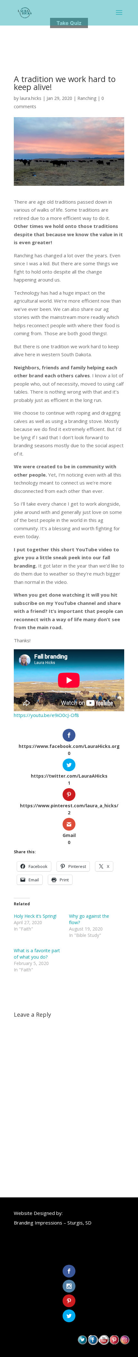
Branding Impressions (38, 1222)
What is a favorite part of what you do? (37, 953)
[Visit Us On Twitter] (82, 1343)
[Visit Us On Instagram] (124, 1343)
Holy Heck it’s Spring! (35, 916)
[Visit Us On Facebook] (93, 1343)
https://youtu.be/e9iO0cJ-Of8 (46, 715)
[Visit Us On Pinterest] (114, 1343)
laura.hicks (30, 98)
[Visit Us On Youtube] (103, 1343)
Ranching (86, 98)
